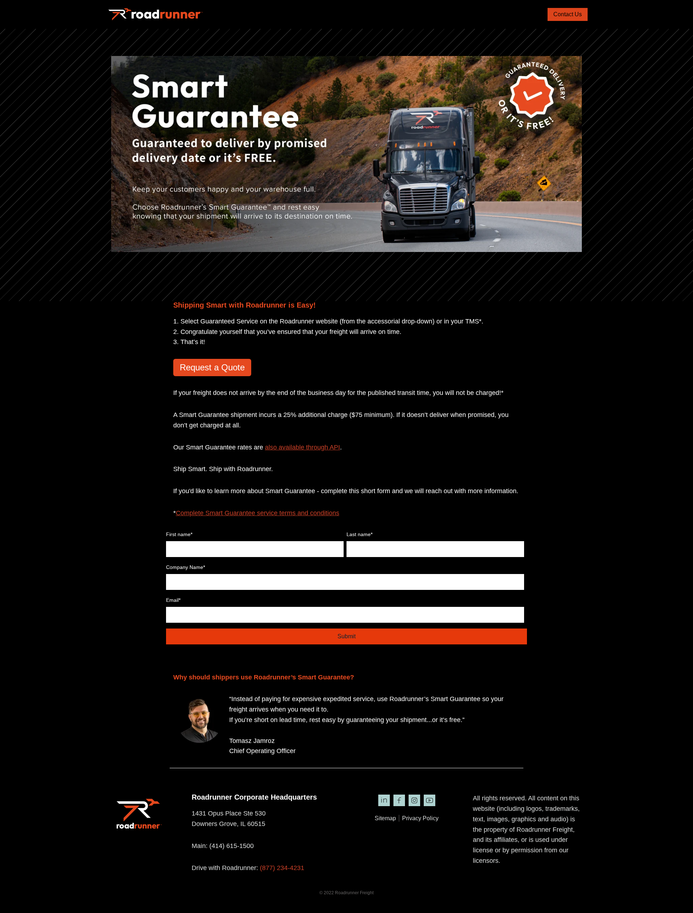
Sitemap (385, 818)
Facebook (399, 800)
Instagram (414, 800)
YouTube (429, 800)
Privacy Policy (420, 818)
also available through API (302, 447)
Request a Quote (212, 367)
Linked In (384, 800)
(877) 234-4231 (282, 867)
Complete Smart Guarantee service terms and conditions (257, 513)
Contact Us (567, 14)
